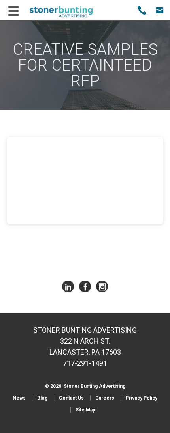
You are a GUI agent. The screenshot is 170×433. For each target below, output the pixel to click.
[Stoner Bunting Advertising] (66, 11)
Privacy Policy (141, 398)
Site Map (85, 410)
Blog (42, 398)
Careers (104, 398)
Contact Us (71, 398)
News (19, 398)
